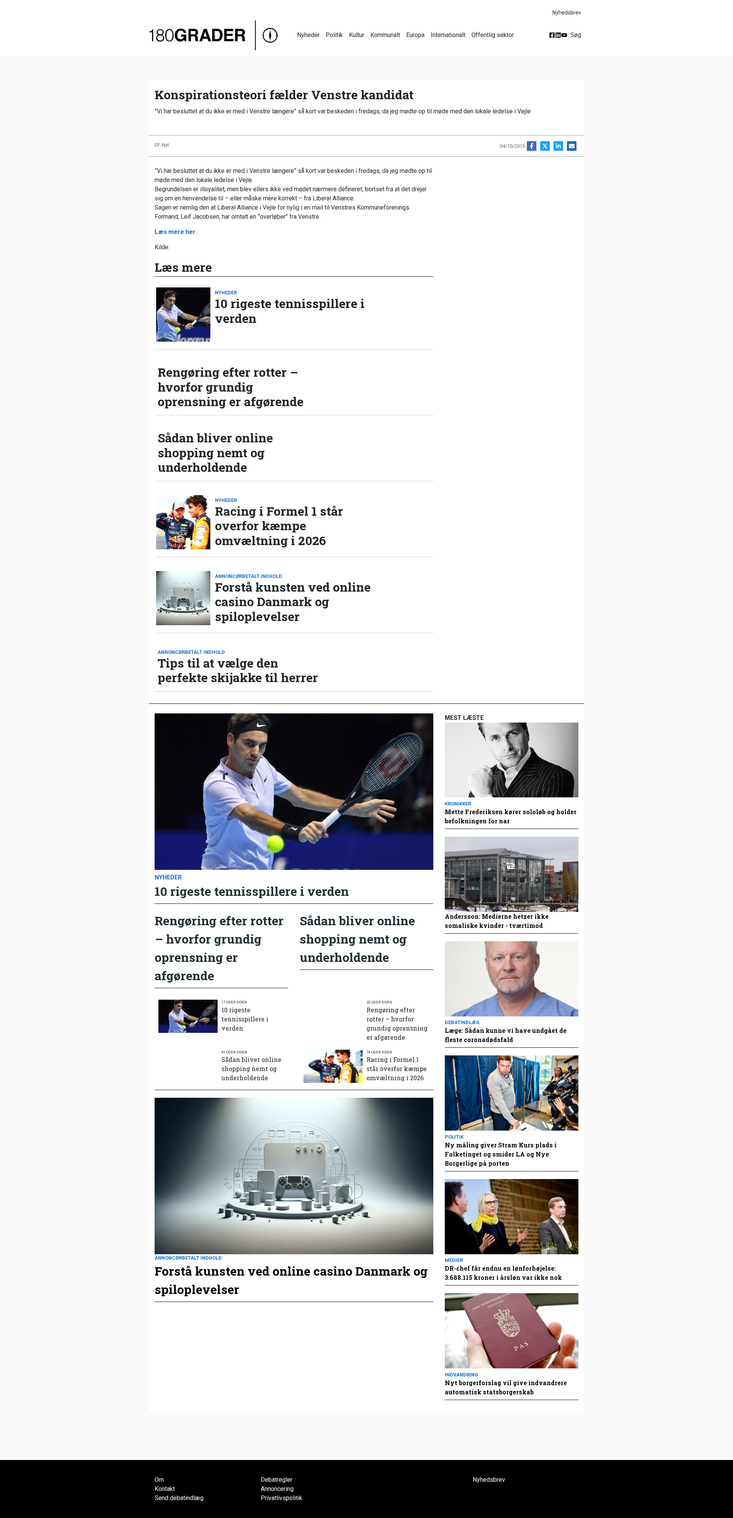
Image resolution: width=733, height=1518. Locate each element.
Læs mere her (175, 232)
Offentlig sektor (492, 35)
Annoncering (277, 1488)
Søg (575, 35)
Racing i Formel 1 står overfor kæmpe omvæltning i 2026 (279, 526)
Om (159, 1479)
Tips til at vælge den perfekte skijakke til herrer (238, 670)
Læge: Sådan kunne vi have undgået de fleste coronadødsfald (506, 1035)
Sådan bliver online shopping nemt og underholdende (215, 452)
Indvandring (461, 1375)
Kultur (356, 35)
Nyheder (308, 35)
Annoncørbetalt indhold (248, 576)
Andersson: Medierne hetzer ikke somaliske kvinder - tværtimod (497, 920)
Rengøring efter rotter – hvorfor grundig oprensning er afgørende (231, 387)
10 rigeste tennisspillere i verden (290, 311)
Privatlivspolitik (281, 1498)
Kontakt (165, 1488)
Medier (454, 1260)
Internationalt (448, 35)
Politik (334, 35)
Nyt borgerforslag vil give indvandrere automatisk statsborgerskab (506, 1387)
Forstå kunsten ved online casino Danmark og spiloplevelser (293, 602)
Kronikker (458, 804)
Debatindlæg (462, 1022)
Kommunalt (385, 35)
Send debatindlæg (179, 1498)
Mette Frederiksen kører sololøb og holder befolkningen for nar (510, 816)
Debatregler (276, 1479)
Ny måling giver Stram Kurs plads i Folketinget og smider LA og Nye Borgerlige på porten (501, 1154)
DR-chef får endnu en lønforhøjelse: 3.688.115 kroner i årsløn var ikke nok (503, 1272)
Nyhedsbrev (566, 13)
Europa (415, 35)
